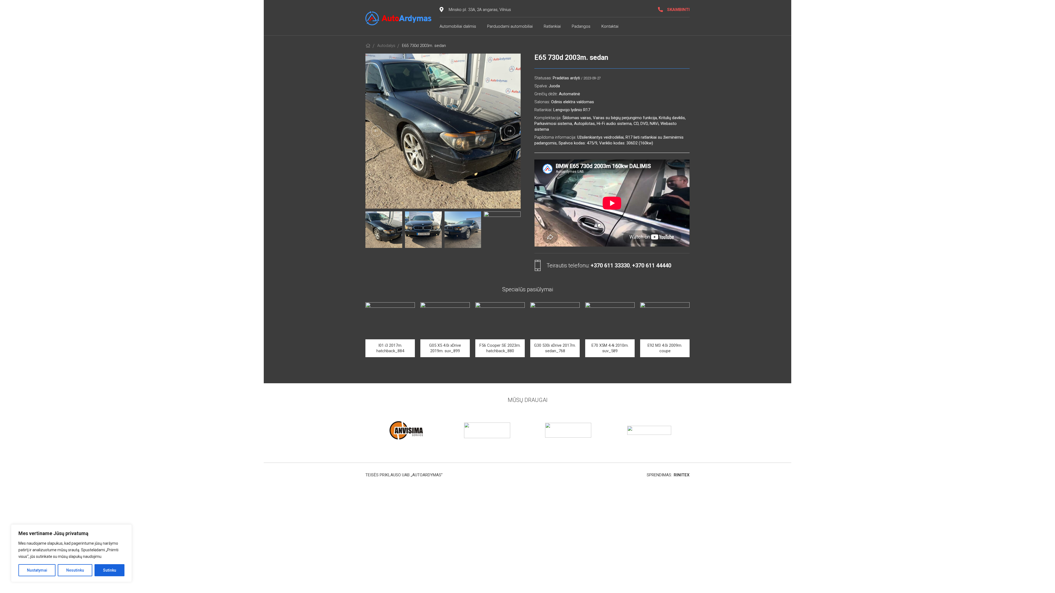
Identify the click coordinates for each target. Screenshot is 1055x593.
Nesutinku (75, 570)
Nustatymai (37, 570)
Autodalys (386, 45)
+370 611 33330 (610, 265)
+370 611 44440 (651, 265)
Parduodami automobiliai (510, 26)
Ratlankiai (552, 26)
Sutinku (109, 570)
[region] (71, 553)
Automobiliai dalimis (458, 26)
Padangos (581, 26)
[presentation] (376, 130)
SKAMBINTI (678, 9)
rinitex (682, 474)
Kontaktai (609, 26)
